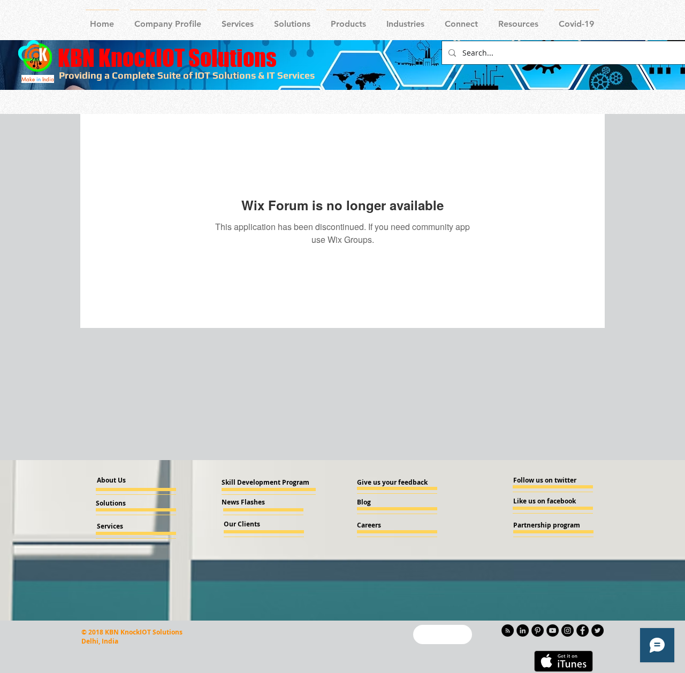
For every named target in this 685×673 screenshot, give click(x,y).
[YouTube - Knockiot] (552, 630)
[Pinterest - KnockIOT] (537, 630)
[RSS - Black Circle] (507, 630)
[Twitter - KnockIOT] (597, 630)
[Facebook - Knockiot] (582, 630)
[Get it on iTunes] (563, 661)
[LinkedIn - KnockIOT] (522, 630)
